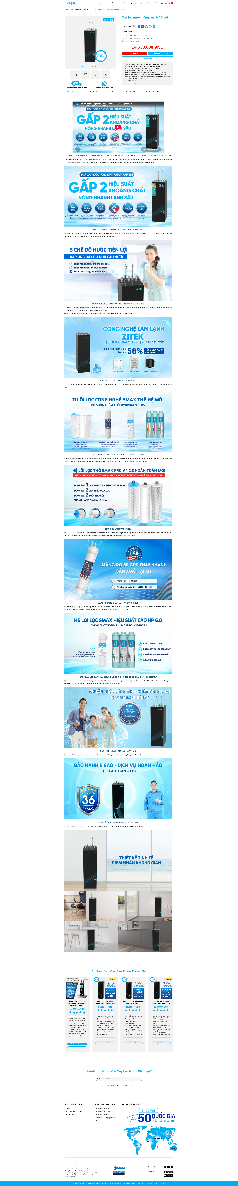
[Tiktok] (154, 27)
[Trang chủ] (70, 3)
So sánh (79, 1048)
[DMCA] (119, 1173)
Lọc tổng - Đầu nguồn (142, 3)
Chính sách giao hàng (102, 1108)
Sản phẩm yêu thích (153, 92)
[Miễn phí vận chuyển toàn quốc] (76, 85)
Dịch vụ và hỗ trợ (154, 3)
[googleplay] (168, 1175)
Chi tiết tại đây (142, 78)
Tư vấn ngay (148, 58)
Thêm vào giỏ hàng (160, 53)
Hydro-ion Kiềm (122, 3)
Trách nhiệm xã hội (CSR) (73, 1111)
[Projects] (172, 3)
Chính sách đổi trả (101, 1114)
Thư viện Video (70, 1114)
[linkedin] (142, 27)
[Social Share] (150, 27)
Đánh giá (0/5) (131, 92)
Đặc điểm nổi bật (70, 92)
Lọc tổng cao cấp (131, 3)
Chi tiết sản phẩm (94, 92)
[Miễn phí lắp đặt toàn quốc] (104, 85)
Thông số (115, 92)
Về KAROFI (68, 1108)
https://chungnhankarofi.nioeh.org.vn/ (107, 683)
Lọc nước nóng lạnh (111, 3)
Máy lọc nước (101, 3)
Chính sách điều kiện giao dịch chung (105, 1119)
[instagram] (146, 27)
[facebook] (139, 27)
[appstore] (168, 1172)
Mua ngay (134, 53)
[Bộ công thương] (119, 1168)
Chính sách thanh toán (102, 1111)
